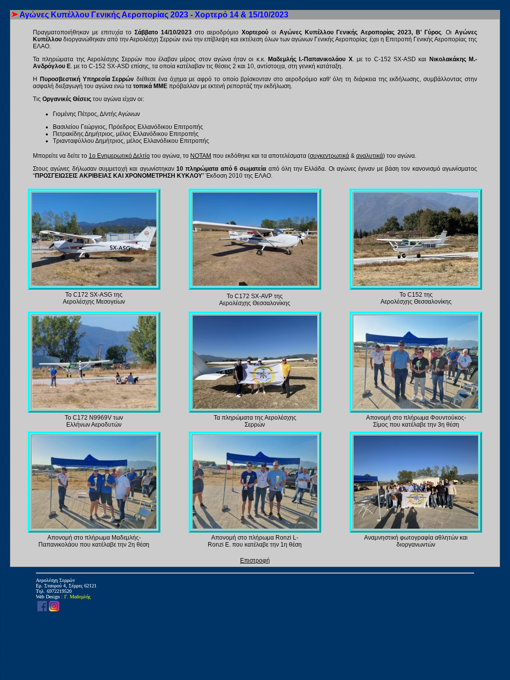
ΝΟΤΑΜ (200, 155)
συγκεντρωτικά (329, 155)
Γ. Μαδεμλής (77, 596)
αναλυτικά (369, 155)
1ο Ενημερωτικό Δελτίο (119, 155)
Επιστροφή (255, 560)
